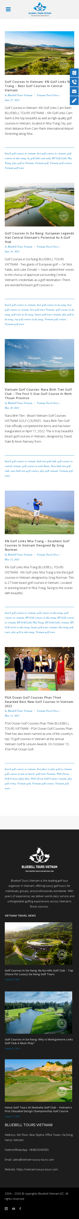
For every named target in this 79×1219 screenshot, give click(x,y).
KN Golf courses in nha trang (40, 617)
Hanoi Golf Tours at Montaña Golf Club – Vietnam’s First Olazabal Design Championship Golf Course (38, 1109)
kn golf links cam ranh (39, 158)
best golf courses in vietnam (51, 153)
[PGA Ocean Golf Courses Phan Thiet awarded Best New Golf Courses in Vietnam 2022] (39, 668)
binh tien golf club (46, 461)
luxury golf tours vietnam (48, 314)
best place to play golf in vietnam (54, 769)
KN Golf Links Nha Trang (30, 622)
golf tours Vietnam (45, 774)
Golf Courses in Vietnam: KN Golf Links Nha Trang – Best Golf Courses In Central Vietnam (39, 86)
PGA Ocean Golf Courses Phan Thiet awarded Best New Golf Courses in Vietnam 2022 (39, 701)
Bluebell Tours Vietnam (20, 95)
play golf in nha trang (22, 632)
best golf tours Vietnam (42, 309)
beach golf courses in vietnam (20, 153)
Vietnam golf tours (14, 168)
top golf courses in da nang (29, 319)
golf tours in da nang (22, 314)
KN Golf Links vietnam (57, 622)
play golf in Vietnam (23, 163)
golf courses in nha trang (50, 612)
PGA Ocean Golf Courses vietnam (48, 778)
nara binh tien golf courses (24, 471)
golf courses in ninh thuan (35, 466)
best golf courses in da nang (51, 305)
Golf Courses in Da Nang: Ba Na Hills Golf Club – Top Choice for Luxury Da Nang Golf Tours (39, 972)
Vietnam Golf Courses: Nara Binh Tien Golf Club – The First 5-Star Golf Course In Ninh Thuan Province (38, 393)
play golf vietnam (49, 471)
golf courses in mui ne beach (19, 774)
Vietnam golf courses (61, 163)
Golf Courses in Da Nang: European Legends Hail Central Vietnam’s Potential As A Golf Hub (39, 237)
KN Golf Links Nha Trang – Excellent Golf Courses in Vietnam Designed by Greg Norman (37, 545)
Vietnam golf (42, 163)
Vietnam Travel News (48, 95)
